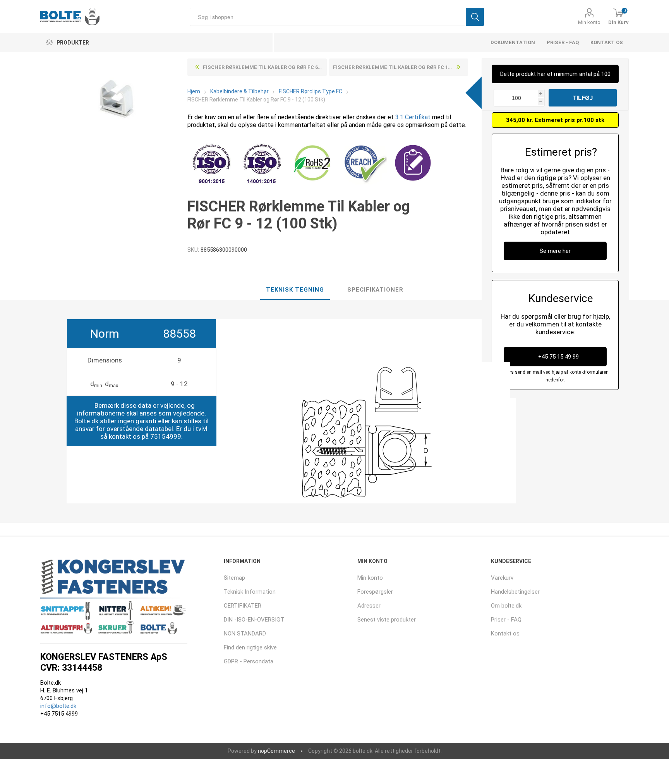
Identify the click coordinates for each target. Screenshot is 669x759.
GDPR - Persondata (248, 661)
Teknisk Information (250, 591)
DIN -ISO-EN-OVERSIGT (254, 619)
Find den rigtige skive (250, 647)
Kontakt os (606, 42)
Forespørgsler (375, 591)
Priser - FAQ (563, 42)
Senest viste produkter (386, 619)
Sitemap (234, 577)
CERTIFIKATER (242, 605)
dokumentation (513, 42)
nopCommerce (276, 751)
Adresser (369, 605)
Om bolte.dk (506, 605)
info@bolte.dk (58, 705)
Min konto (589, 22)
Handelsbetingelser (515, 591)
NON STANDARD (245, 633)
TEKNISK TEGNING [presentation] (295, 289)
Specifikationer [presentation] (375, 289)
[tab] (295, 290)
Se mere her (555, 250)
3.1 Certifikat (413, 117)
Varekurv (502, 577)
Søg (475, 17)
